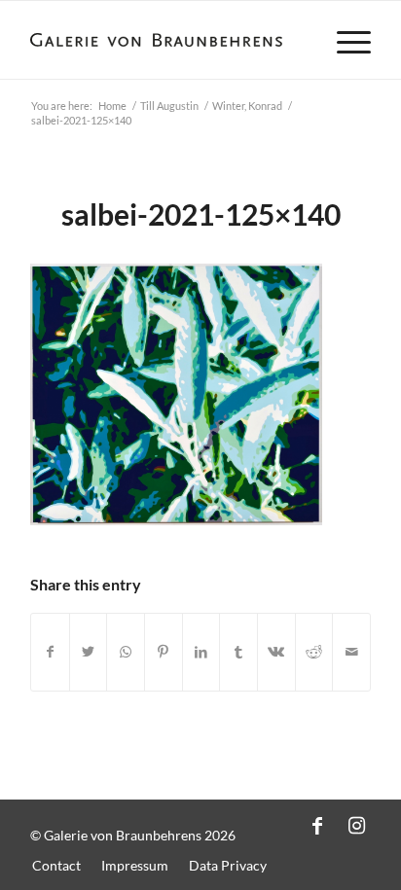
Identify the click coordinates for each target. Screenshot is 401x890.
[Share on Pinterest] (163, 652)
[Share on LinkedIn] (201, 652)
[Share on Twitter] (88, 652)
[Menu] (344, 40)
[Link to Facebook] (317, 824)
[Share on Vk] (276, 652)
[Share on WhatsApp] (125, 652)
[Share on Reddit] (314, 652)
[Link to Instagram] (356, 824)
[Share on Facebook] (50, 652)
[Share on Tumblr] (238, 652)
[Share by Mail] (351, 652)
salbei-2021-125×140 (201, 213)
